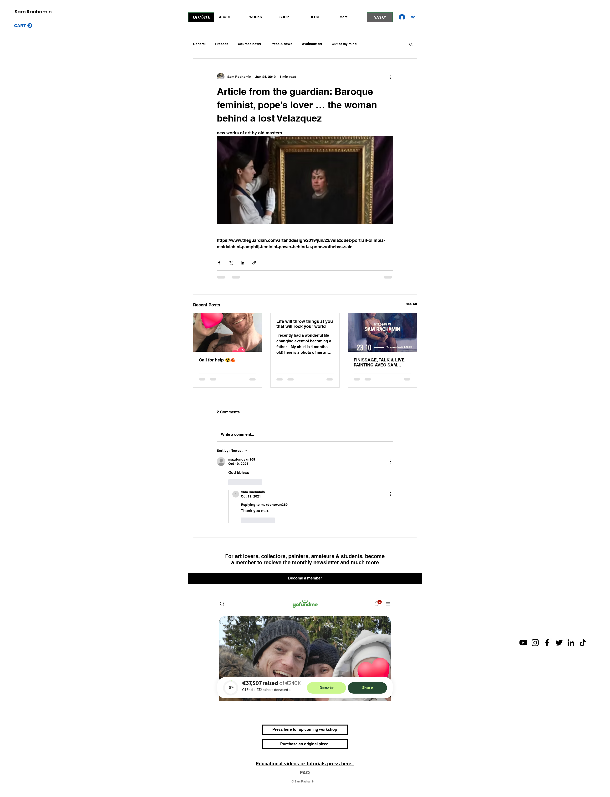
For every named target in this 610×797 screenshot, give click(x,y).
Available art (312, 44)
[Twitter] (559, 615)
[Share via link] (254, 262)
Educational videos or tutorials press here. (305, 736)
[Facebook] (547, 615)
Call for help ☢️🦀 (217, 359)
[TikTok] (583, 615)
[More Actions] (390, 461)
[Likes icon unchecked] (231, 482)
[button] (23, 25)
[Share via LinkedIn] (242, 262)
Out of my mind (344, 44)
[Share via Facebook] (219, 262)
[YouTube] (523, 615)
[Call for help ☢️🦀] (227, 332)
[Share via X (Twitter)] (231, 262)
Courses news (249, 44)
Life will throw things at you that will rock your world (304, 324)
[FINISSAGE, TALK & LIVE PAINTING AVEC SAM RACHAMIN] (382, 332)
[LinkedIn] (571, 615)
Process (221, 44)
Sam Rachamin (33, 11)
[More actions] (390, 77)
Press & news (281, 44)
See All (411, 304)
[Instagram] (535, 615)
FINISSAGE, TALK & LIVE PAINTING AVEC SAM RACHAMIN (379, 362)
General (199, 44)
